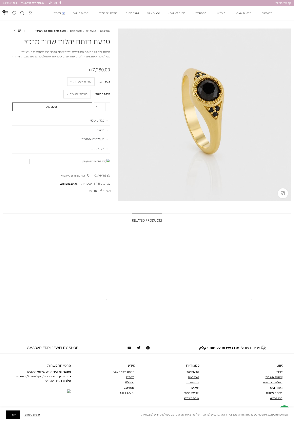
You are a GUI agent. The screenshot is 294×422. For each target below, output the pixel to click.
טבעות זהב (91, 31)
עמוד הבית (105, 31)
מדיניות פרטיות (274, 393)
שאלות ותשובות (274, 377)
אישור (13, 414)
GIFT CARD (127, 393)
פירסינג (130, 377)
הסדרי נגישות (275, 387)
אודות (279, 371)
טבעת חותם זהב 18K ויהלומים (256, 294)
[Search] (22, 13)
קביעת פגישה (191, 393)
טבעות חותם (76, 31)
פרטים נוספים (32, 415)
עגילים (195, 387)
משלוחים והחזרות (272, 382)
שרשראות (193, 377)
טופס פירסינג (191, 398)
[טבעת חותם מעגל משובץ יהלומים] (38, 259)
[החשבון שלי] (30, 13)
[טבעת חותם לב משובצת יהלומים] (183, 259)
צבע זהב (105, 81)
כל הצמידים (192, 382)
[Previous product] (24, 31)
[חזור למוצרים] (19, 31)
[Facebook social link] (60, 3)
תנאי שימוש (276, 398)
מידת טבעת (103, 94)
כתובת (67, 376)
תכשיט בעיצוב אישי (123, 371)
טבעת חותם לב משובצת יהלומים (183, 294)
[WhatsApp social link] (90, 191)
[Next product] (14, 31)
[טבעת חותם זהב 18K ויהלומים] (255, 259)
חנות (77, 184)
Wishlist (129, 382)
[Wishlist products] (14, 13)
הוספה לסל (52, 106)
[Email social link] (95, 191)
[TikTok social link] (50, 3)
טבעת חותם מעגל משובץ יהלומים (38, 294)
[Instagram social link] (55, 3)
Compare (129, 387)
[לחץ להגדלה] (283, 193)
